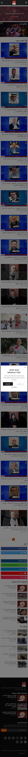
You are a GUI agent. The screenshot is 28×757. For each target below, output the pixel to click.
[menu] (26, 2)
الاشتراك (8, 384)
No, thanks (14, 387)
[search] (2, 2)
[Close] (25, 367)
